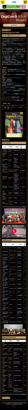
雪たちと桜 (11, 291)
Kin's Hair (11, 186)
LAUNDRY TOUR (12, 288)
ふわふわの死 (12, 262)
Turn (10, 165)
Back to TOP (6, 397)
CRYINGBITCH (12, 254)
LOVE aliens (11, 317)
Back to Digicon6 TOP (14, 11)
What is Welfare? (13, 321)
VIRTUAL (10, 390)
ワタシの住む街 (12, 299)
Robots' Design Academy (11, 385)
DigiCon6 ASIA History (14, 19)
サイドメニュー (2, 2)
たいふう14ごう (12, 266)
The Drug (11, 344)
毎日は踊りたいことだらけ (11, 203)
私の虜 (10, 312)
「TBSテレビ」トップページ (14, 2)
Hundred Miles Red (10, 349)
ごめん (10, 295)
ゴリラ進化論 (12, 284)
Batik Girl (10, 370)
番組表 (25, 2)
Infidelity (10, 354)
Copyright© (4, 402)
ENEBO (10, 304)
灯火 (10, 308)
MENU (15, 25)
